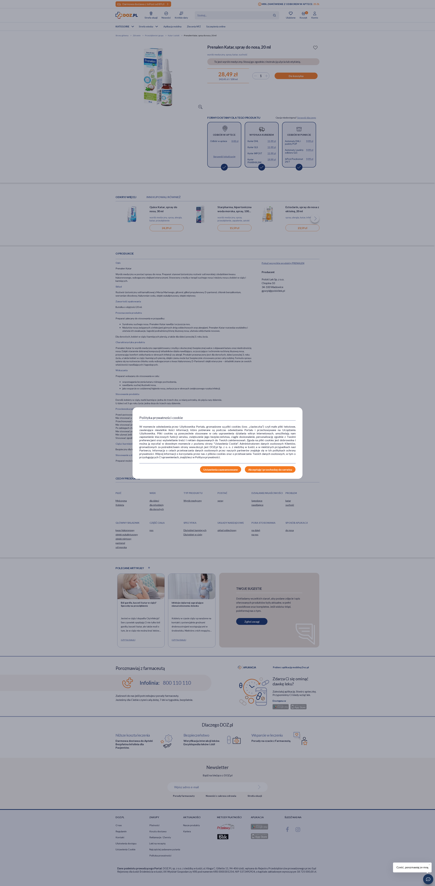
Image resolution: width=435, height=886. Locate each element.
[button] (428, 879)
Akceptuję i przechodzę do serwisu (270, 469)
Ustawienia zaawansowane (220, 469)
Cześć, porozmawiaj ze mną (412, 867)
